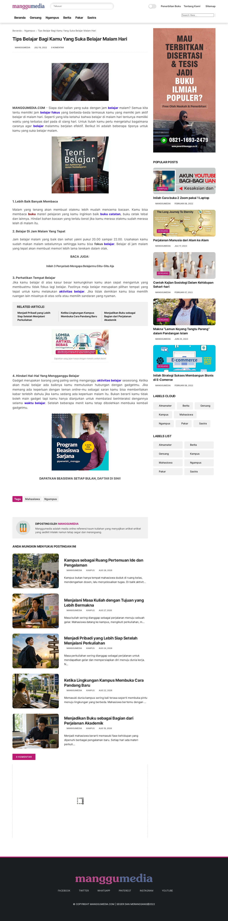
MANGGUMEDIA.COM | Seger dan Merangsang (118, 904)
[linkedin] (44, 509)
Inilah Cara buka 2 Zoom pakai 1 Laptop (181, 198)
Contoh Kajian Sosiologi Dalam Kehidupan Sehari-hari (183, 285)
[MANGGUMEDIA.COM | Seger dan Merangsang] (28, 8)
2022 (152, 904)
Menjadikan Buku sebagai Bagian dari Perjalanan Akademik (119, 316)
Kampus (90, 570)
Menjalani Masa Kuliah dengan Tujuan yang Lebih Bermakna (104, 603)
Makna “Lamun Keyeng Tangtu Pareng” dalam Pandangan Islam (181, 331)
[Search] (110, 6)
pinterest (125, 890)
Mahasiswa (32, 499)
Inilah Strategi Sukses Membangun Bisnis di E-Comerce (183, 377)
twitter (84, 890)
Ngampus (52, 17)
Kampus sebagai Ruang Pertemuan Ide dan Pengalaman (103, 563)
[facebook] (15, 509)
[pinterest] (37, 509)
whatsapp (103, 890)
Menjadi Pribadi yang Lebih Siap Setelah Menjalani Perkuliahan (33, 316)
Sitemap (211, 6)
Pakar (79, 17)
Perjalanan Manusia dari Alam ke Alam (181, 240)
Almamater (165, 405)
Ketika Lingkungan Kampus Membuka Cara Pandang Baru (79, 314)
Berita (67, 17)
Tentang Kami (192, 6)
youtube (167, 890)
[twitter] (23, 509)
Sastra (91, 17)
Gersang (35, 17)
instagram (146, 890)
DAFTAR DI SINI (108, 478)
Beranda (19, 17)
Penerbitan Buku (171, 6)
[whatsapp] (30, 509)
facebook (64, 890)
